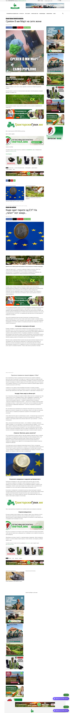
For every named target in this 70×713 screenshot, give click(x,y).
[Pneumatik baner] (25, 124)
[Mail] (59, 0)
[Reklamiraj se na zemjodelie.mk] (25, 114)
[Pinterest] (12, 180)
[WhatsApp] (14, 180)
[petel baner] (25, 140)
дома (6, 17)
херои (14, 169)
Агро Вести (10, 17)
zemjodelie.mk (29, 149)
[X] (9, 180)
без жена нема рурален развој (19, 167)
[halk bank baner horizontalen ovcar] (25, 80)
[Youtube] (60, 0)
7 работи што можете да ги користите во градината (33, 198)
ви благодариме (28, 167)
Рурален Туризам (20, 18)
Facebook (11, 151)
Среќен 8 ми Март (9, 169)
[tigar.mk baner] (25, 160)
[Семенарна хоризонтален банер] (25, 99)
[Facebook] (58, 0)
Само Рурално (9, 153)
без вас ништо (11, 167)
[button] (63, 13)
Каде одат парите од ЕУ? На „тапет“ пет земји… (15, 201)
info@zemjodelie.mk (22, 0)
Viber (15, 151)
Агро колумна (16, 18)
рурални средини (34, 167)
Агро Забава (11, 18)
